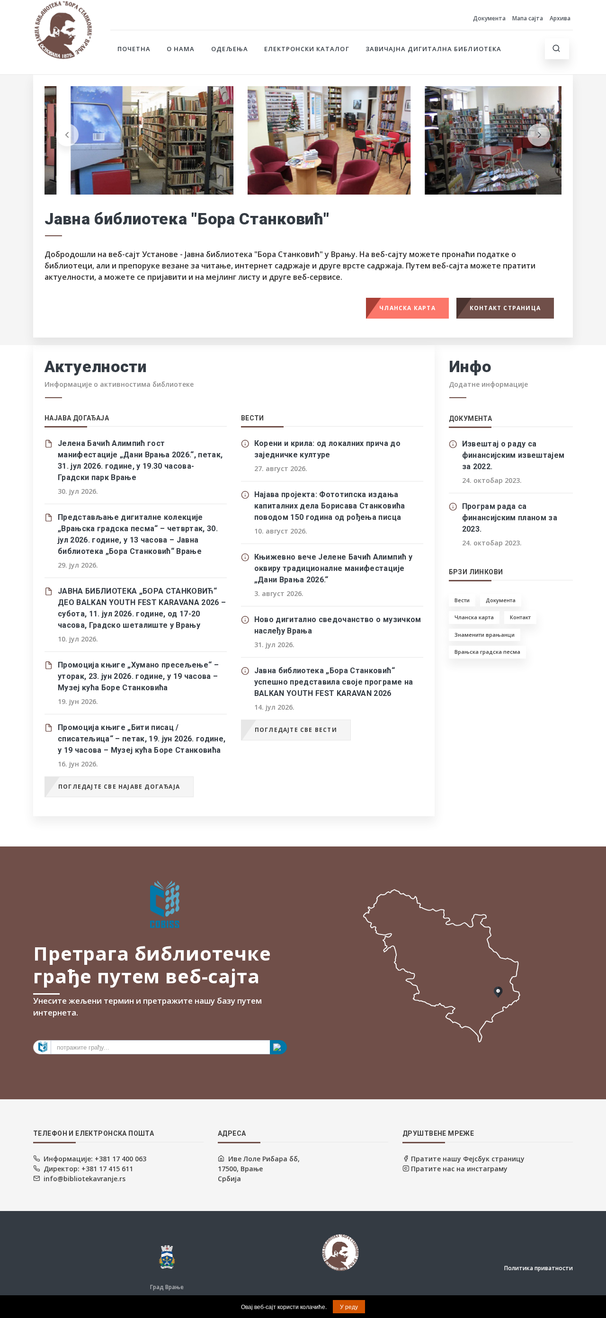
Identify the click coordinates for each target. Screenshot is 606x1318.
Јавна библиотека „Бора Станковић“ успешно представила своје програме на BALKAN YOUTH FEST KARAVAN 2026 (333, 682)
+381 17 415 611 (106, 1168)
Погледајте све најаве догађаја (119, 787)
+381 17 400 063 (119, 1158)
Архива (560, 18)
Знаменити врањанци (484, 634)
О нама (181, 49)
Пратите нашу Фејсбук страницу (467, 1158)
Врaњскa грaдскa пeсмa (487, 651)
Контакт (520, 617)
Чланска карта (407, 308)
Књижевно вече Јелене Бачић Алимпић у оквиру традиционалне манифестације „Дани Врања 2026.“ (333, 568)
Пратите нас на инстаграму (458, 1168)
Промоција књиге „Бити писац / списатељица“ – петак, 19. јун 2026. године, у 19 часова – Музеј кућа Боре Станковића (141, 739)
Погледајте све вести (296, 730)
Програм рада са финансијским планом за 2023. (509, 518)
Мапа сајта (527, 18)
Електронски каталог (306, 49)
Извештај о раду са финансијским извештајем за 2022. (513, 455)
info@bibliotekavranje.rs (84, 1178)
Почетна (134, 49)
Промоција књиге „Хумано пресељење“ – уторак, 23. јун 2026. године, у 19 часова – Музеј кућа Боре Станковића (138, 676)
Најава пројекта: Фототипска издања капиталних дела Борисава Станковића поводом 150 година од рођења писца (329, 506)
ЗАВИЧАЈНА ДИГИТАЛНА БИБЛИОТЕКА (433, 49)
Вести (462, 600)
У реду (349, 1306)
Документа (489, 18)
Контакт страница (505, 308)
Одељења (229, 49)
